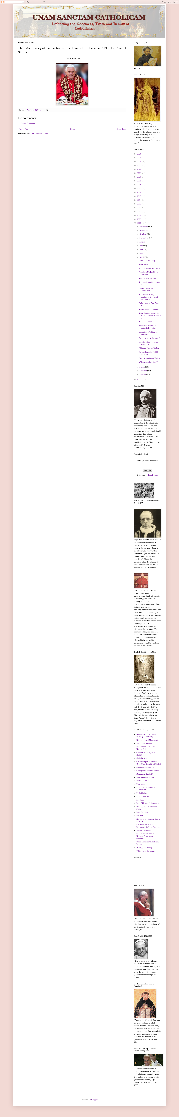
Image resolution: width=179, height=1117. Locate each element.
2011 (139, 212)
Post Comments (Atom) (38, 134)
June (141, 249)
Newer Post (23, 129)
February (143, 371)
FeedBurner (153, 475)
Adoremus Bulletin (144, 743)
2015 (139, 196)
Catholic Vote (141, 758)
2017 (139, 188)
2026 (139, 154)
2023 (139, 165)
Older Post (121, 129)
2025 (139, 158)
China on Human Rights (149, 348)
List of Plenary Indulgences (147, 803)
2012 (139, 208)
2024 (139, 161)
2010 (139, 215)
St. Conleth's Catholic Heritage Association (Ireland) (145, 836)
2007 (139, 379)
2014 (139, 200)
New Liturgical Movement (147, 740)
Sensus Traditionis (143, 830)
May (141, 253)
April (141, 257)
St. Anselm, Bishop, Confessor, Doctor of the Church (148, 296)
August (142, 242)
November (144, 230)
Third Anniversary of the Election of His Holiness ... (150, 315)
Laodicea (140, 800)
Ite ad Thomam (142, 796)
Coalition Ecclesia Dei (145, 767)
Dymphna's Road (143, 781)
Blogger (94, 1100)
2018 (139, 185)
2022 (139, 169)
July (141, 246)
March (142, 367)
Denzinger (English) (144, 774)
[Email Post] (47, 110)
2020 (139, 177)
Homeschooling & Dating (149, 358)
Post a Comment (28, 123)
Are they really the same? (149, 338)
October (143, 234)
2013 (139, 204)
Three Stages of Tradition (149, 309)
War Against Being (144, 848)
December (143, 226)
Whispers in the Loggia (145, 851)
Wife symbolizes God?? (148, 362)
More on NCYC (145, 264)
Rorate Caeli (141, 816)
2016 (139, 192)
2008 (139, 223)
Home (72, 129)
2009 (139, 219)
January (142, 374)
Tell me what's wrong (147, 278)
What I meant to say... (148, 260)
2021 (139, 173)
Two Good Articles (146, 322)
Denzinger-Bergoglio (145, 777)
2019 (139, 181)
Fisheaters (140, 784)
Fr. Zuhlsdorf (141, 793)
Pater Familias (142, 812)
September (144, 238)
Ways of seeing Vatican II (149, 268)
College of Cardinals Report (147, 771)
